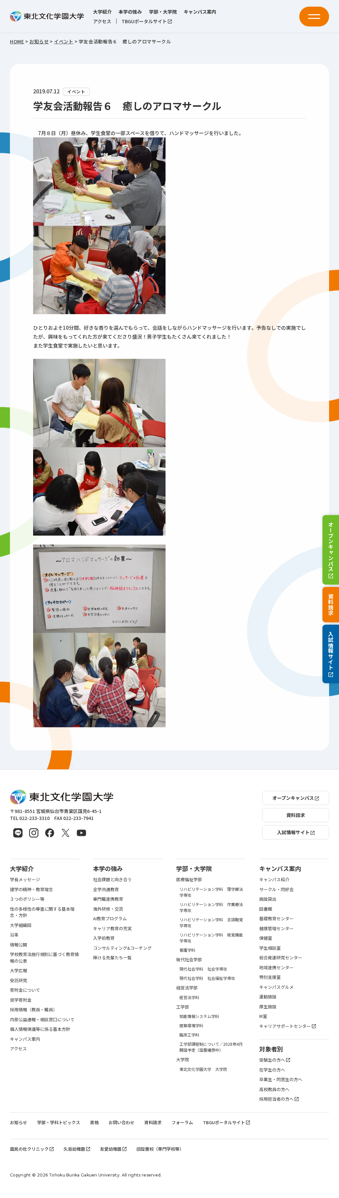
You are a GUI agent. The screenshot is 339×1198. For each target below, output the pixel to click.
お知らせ (18, 1122)
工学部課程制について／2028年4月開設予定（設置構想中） (211, 1047)
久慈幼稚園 (74, 1149)
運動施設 (267, 996)
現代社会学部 (189, 959)
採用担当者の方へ (276, 1099)
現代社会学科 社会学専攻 (203, 969)
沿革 (14, 935)
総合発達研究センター (280, 957)
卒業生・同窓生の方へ (280, 1079)
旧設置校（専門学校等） (160, 1149)
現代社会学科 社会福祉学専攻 (207, 978)
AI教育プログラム (110, 918)
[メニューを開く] (314, 16)
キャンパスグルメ (276, 987)
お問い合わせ (121, 1122)
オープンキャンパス (331, 546)
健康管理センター (276, 928)
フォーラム (182, 1122)
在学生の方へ (272, 1070)
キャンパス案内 (200, 12)
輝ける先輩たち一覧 (112, 957)
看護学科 (187, 950)
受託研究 (18, 980)
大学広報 (18, 970)
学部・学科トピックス (58, 1122)
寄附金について (25, 990)
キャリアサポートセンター (285, 1026)
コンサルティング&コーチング (122, 948)
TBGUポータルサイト (144, 21)
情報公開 (18, 944)
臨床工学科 (189, 1034)
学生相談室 (270, 948)
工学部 (182, 1007)
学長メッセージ (25, 879)
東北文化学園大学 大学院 (203, 1069)
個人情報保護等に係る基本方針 (40, 1029)
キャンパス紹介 (274, 879)
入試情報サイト (331, 650)
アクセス (102, 21)
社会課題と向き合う (112, 879)
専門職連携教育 (108, 899)
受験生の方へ (272, 1060)
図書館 (265, 909)
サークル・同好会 (276, 889)
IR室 (263, 1016)
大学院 (182, 1059)
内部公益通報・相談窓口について (42, 1019)
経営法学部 (187, 987)
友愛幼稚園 (110, 1149)
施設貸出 (267, 899)
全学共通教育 (106, 889)
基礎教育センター (276, 918)
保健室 (265, 938)
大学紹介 (102, 12)
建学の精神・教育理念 (31, 889)
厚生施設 (267, 1006)
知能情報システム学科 (199, 1016)
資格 (94, 1122)
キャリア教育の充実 (112, 928)
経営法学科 (189, 997)
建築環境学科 (191, 1025)
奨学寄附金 (20, 1000)
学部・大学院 (163, 12)
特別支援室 (270, 977)
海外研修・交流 (108, 909)
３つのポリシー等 (27, 899)
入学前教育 (104, 938)
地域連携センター (276, 967)
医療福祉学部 (189, 879)
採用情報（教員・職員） (33, 1009)
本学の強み (130, 12)
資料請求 (331, 605)
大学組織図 (20, 925)
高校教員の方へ (274, 1089)
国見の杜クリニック (29, 1149)
